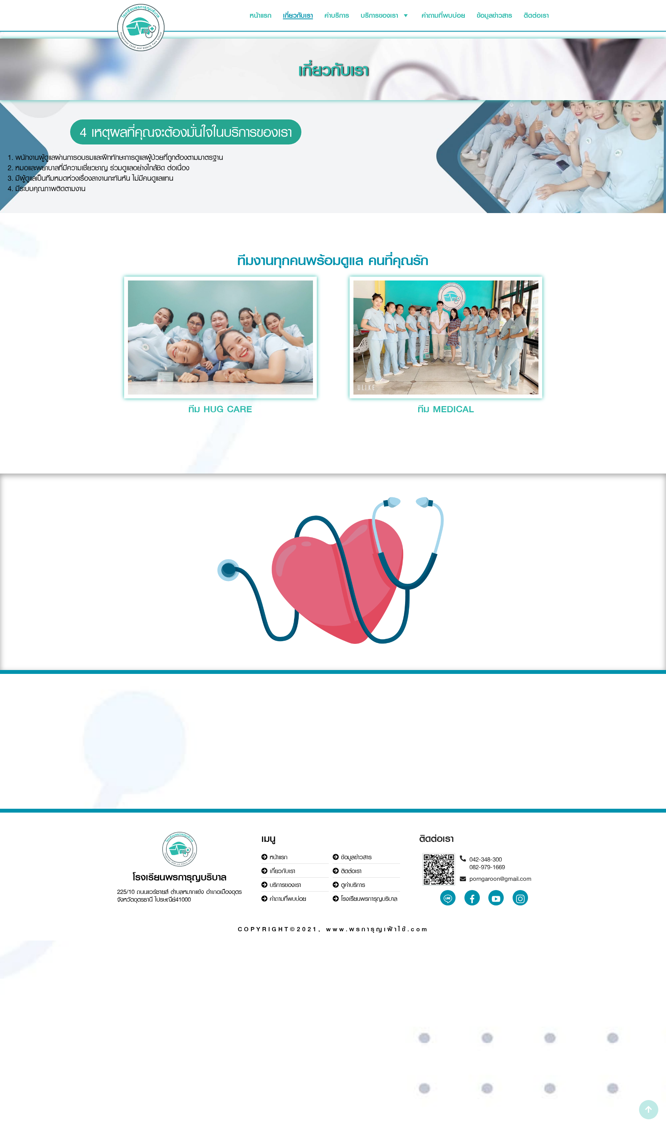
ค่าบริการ (337, 15)
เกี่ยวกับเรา (298, 15)
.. (448, 897)
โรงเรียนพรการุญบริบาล (369, 898)
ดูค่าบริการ (353, 884)
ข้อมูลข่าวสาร (494, 15)
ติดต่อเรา (536, 15)
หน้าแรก (260, 15)
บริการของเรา (379, 15)
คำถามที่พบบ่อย (443, 15)
